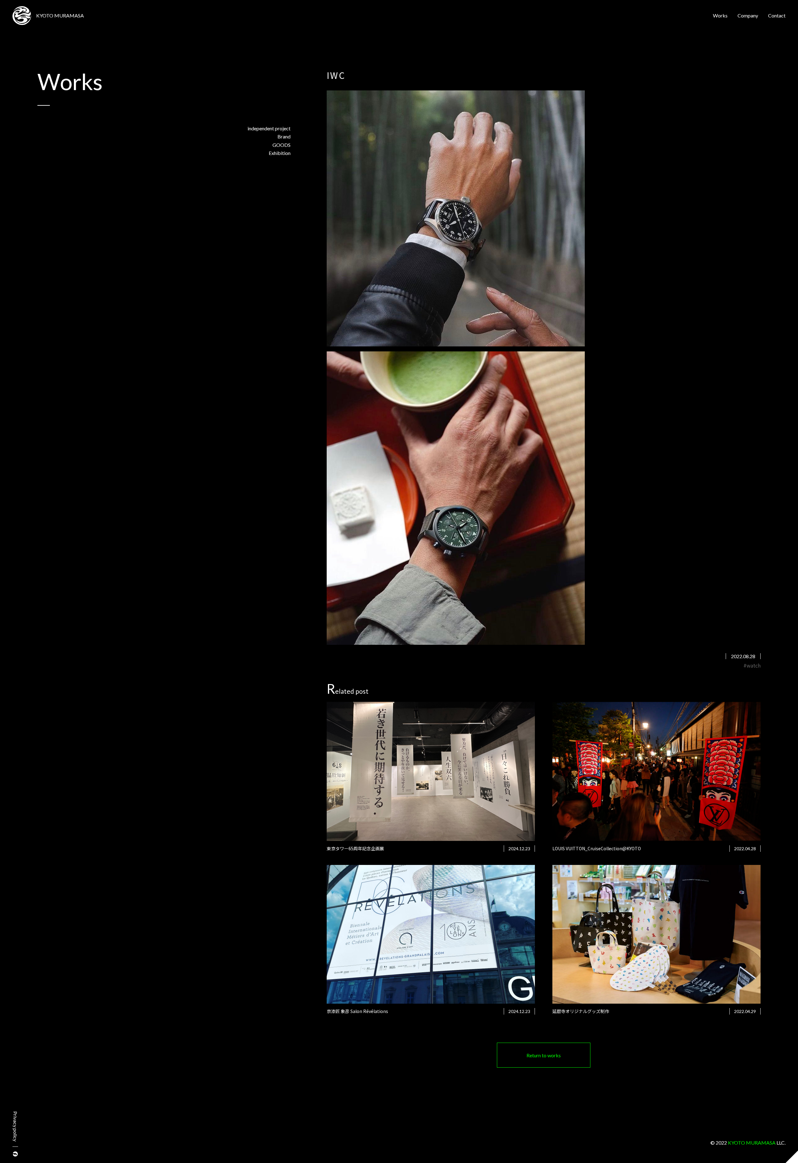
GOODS (281, 145)
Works (720, 15)
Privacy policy (15, 1126)
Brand (284, 136)
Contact (777, 15)
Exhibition (280, 153)
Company (748, 15)
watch (754, 665)
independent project (269, 128)
